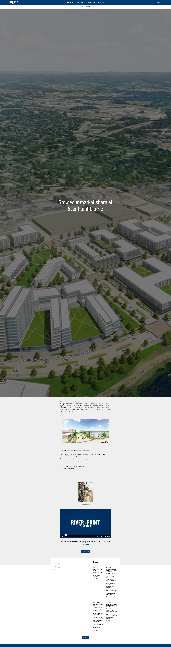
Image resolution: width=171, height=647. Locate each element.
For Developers (80, 2)
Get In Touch (85, 551)
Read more (55, 569)
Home (82, 6)
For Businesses (91, 2)
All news (85, 637)
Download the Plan (85, 504)
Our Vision (85, 544)
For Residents (101, 2)
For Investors (69, 2)
